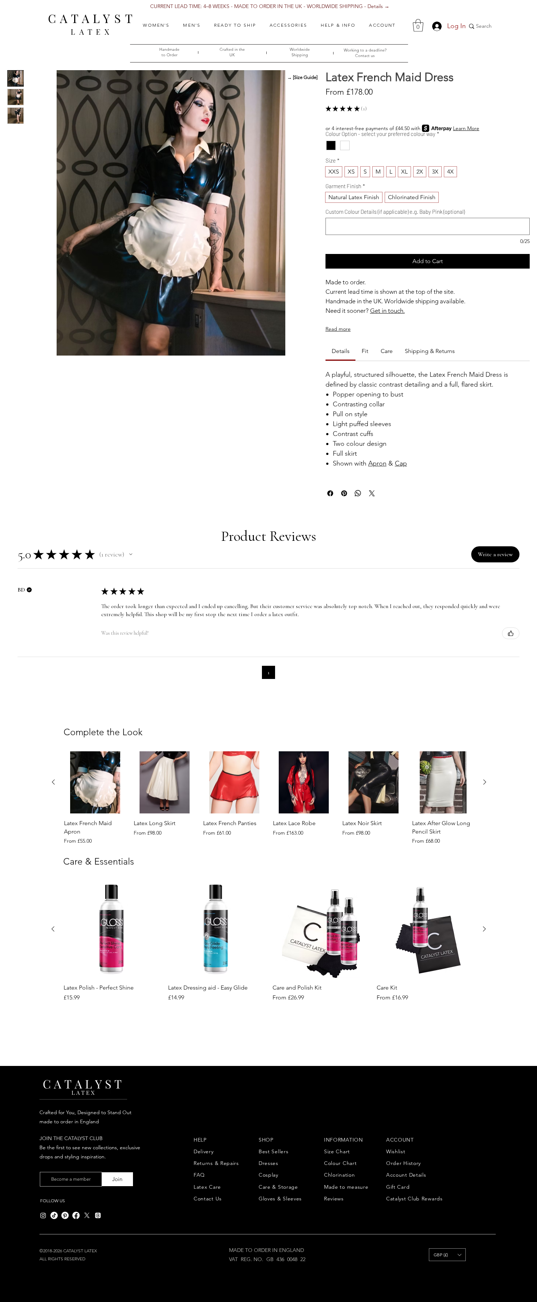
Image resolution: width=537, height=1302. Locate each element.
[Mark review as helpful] (510, 633)
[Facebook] (76, 1215)
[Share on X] (371, 493)
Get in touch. (387, 310)
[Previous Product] (53, 782)
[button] (156, 25)
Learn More (466, 128)
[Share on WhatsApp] (358, 493)
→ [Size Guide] (302, 77)
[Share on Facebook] (330, 493)
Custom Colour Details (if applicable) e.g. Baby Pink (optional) (395, 211)
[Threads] (98, 1215)
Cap (401, 463)
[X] (87, 1215)
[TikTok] (54, 1215)
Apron (377, 463)
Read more (338, 329)
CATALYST (92, 18)
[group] (269, 798)
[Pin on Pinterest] (344, 493)
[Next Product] (484, 782)
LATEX (92, 32)
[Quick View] (95, 782)
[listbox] (447, 1254)
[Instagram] (43, 1215)
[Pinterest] (65, 1215)
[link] (341, 351)
